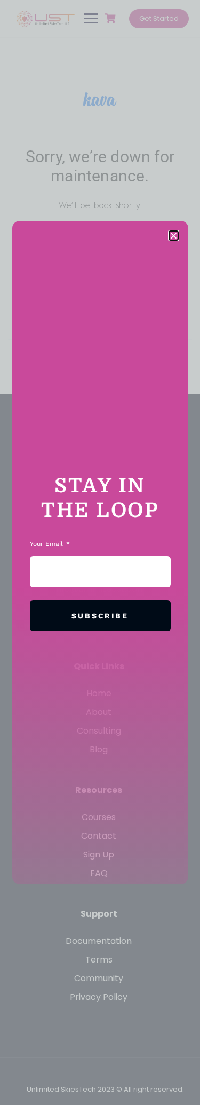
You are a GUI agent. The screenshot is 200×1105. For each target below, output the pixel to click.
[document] (100, 552)
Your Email (47, 543)
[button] (174, 236)
